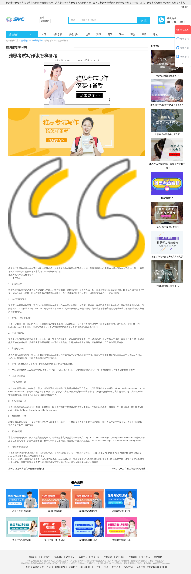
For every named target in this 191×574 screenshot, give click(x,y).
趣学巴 (29, 566)
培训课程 (58, 556)
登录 (106, 566)
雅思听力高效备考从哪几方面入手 (167, 256)
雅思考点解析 (167, 197)
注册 (99, 566)
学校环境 (133, 556)
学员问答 (95, 556)
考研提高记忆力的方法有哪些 (131, 468)
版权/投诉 (128, 566)
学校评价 (108, 556)
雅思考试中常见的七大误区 (167, 134)
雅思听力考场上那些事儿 (167, 285)
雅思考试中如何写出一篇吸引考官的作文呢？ (167, 166)
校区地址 (120, 556)
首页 (43, 34)
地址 (155, 34)
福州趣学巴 (26, 40)
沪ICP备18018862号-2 (56, 566)
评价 (132, 34)
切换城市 (45, 20)
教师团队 (70, 556)
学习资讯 (145, 556)
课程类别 (73, 34)
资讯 (98, 34)
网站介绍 (33, 556)
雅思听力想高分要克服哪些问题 (29, 468)
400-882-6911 (87, 566)
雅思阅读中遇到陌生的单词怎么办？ (167, 104)
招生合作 (184, 6)
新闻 (110, 34)
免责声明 (141, 566)
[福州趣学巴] (19, 21)
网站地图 (158, 556)
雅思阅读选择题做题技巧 (167, 75)
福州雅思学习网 (16, 47)
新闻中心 (83, 556)
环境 (144, 34)
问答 (121, 34)
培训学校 (57, 34)
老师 (87, 34)
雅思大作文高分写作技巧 (167, 226)
